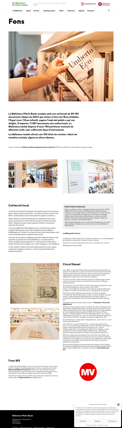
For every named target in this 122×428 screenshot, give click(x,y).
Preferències (112, 421)
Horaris (35, 5)
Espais (28, 11)
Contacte (90, 11)
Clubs (61, 11)
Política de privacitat (102, 425)
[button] (118, 404)
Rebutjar (97, 421)
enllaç (90, 147)
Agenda (81, 11)
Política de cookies (91, 425)
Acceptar (83, 421)
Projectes (70, 11)
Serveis (36, 11)
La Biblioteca (17, 11)
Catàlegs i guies (49, 11)
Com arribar (16, 423)
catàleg (107, 344)
